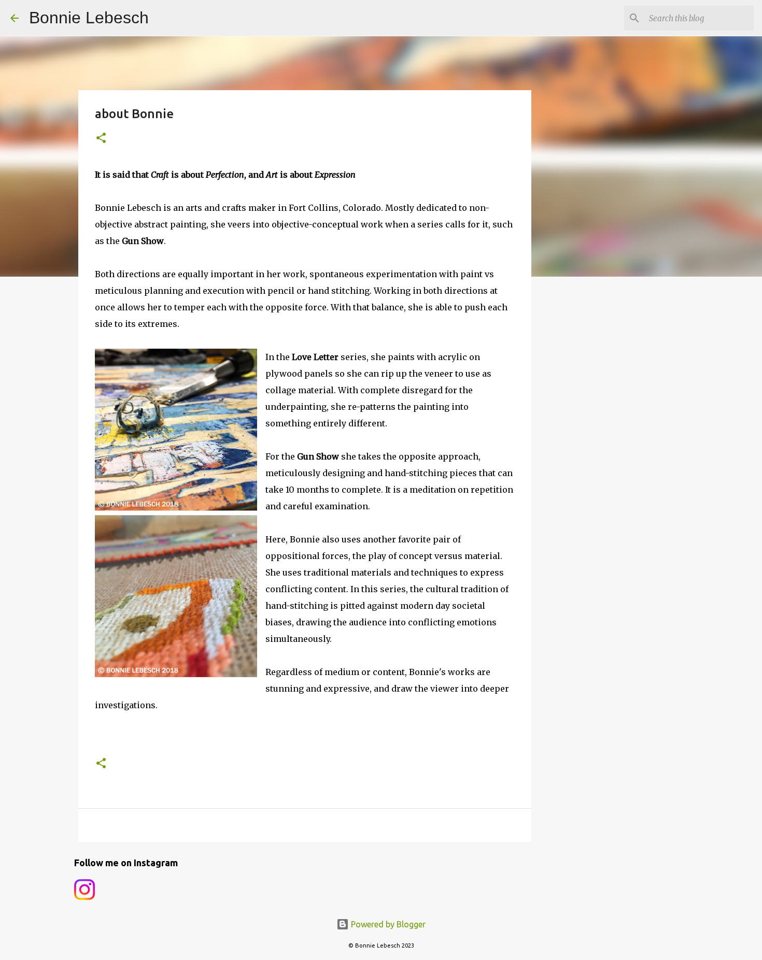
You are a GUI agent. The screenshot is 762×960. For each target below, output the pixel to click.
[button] (101, 139)
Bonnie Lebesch (89, 17)
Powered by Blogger (387, 924)
